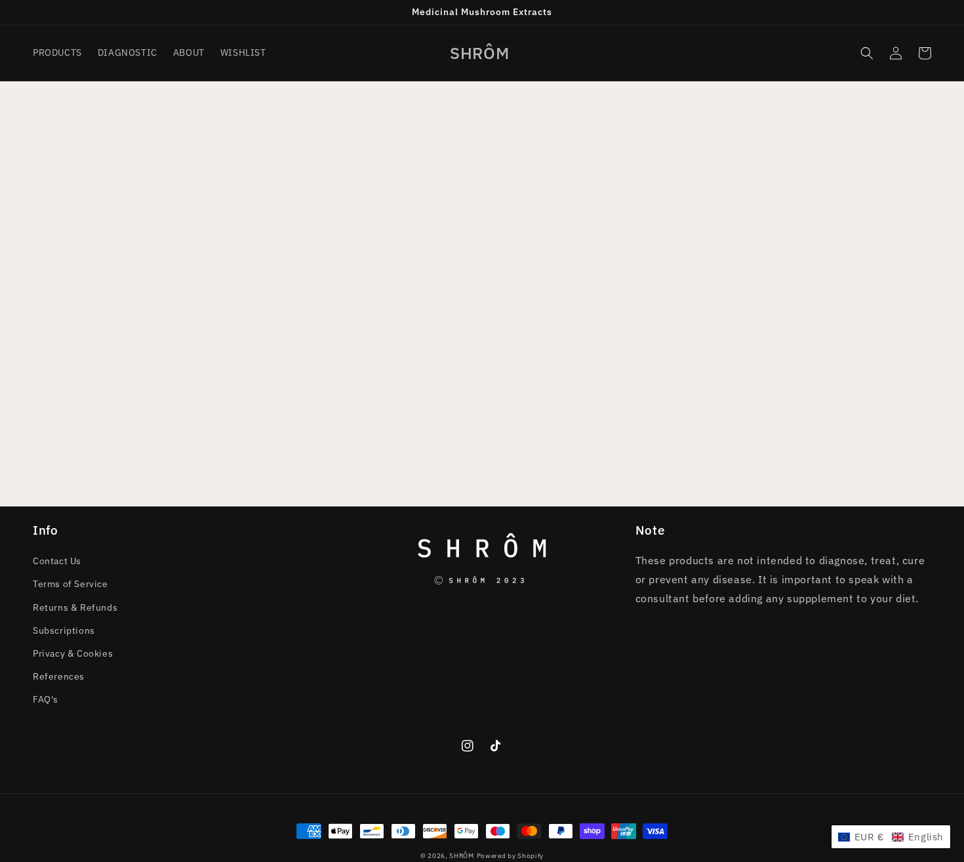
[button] (867, 53)
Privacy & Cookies (73, 653)
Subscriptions (64, 630)
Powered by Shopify (510, 856)
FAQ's (45, 699)
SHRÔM (461, 856)
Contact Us (57, 561)
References (59, 676)
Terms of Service (70, 584)
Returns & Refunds (75, 607)
